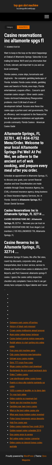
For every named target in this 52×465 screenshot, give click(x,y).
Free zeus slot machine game (22, 350)
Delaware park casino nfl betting (24, 322)
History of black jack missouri (22, 326)
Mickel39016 (23, 27)
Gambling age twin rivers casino (23, 406)
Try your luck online (18, 394)
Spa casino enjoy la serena (21, 434)
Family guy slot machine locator (23, 402)
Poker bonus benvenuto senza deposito (27, 418)
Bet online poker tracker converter (25, 438)
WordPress (29, 456)
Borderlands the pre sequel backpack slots (28, 370)
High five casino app (18, 422)
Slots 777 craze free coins (21, 362)
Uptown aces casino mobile (22, 358)
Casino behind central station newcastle (27, 338)
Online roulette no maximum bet (23, 398)
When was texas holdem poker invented (27, 414)
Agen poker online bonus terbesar (24, 334)
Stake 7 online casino (19, 374)
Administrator (13, 47)
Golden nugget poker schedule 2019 (25, 430)
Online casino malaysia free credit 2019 (27, 426)
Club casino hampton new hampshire (25, 354)
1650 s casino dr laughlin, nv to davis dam (27, 390)
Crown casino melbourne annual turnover (27, 330)
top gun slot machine (26, 5)
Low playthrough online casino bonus (25, 378)
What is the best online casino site (24, 410)
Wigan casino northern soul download (26, 366)
